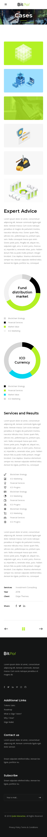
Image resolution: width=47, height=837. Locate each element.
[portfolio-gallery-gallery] (23, 190)
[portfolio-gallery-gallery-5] (23, 80)
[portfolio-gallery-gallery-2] (23, 163)
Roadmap (8, 709)
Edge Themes (22, 596)
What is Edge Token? (13, 714)
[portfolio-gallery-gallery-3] (23, 135)
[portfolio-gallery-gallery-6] (23, 53)
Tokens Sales (9, 705)
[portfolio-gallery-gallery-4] (23, 108)
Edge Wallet (9, 722)
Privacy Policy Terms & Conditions (23, 827)
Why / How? (9, 718)
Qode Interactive (18, 816)
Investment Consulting (26, 587)
